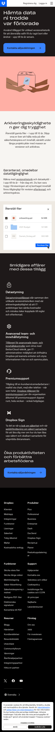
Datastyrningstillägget (17, 297)
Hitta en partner (11, 667)
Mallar (7, 543)
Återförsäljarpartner (13, 658)
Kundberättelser (11, 634)
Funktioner (9, 524)
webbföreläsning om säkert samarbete (26, 429)
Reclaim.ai (32, 543)
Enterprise (32, 524)
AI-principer (33, 597)
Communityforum (12, 648)
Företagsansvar (35, 639)
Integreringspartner (13, 663)
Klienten (8, 509)
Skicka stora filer (12, 570)
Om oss (31, 625)
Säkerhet (8, 533)
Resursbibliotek (11, 639)
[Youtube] (21, 681)
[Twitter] (5, 681)
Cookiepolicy (34, 584)
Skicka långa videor (13, 575)
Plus (30, 509)
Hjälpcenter (33, 570)
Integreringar (10, 519)
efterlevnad (40, 189)
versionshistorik (24, 179)
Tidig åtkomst (10, 538)
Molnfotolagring (11, 580)
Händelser (9, 629)
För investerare (35, 634)
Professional (33, 514)
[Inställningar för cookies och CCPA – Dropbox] (27, 716)
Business (32, 519)
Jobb (30, 629)
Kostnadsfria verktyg (13, 547)
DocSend (32, 533)
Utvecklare (9, 644)
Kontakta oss (34, 575)
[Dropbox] (3, 3)
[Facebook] (13, 681)
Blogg (7, 625)
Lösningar (8, 528)
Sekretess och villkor (37, 580)
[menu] (51, 3)
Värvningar (9, 653)
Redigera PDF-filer (13, 597)
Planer (31, 547)
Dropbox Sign (34, 538)
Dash (30, 528)
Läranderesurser (35, 607)
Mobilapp (8, 514)
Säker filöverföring (12, 584)
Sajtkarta (32, 602)
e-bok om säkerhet (29, 425)
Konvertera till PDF (13, 610)
